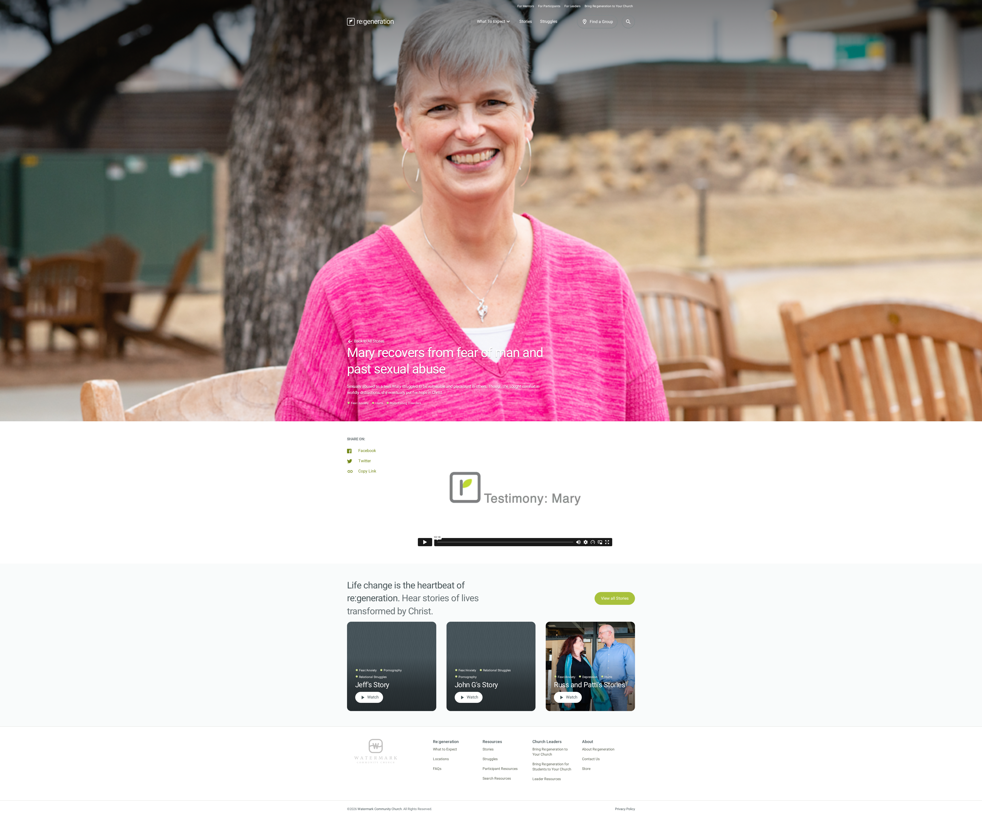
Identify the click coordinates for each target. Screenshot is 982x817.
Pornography (393, 670)
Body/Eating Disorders (405, 403)
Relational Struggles (373, 677)
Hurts (379, 403)
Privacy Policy (625, 809)
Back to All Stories (365, 341)
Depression (590, 677)
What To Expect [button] (491, 21)
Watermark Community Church (380, 809)
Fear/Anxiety (360, 403)
